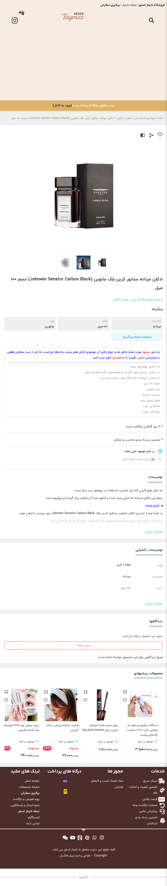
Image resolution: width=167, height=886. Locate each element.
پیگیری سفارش (110, 5)
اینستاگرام (34, 817)
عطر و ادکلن (124, 118)
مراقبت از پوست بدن (150, 55)
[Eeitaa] (80, 837)
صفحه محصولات (29, 787)
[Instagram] (15, 20)
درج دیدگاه (83, 645)
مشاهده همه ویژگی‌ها (137, 337)
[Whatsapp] (94, 837)
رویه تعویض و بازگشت (26, 799)
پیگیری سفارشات (150, 85)
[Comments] (65, 837)
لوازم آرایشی (150, 25)
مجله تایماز (129, 5)
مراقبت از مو (150, 45)
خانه (160, 118)
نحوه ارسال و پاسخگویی (25, 805)
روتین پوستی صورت (150, 35)
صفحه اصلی (32, 781)
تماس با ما (150, 95)
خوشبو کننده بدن (150, 65)
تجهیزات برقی (150, 75)
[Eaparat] (87, 837)
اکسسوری (150, 15)
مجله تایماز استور (29, 811)
